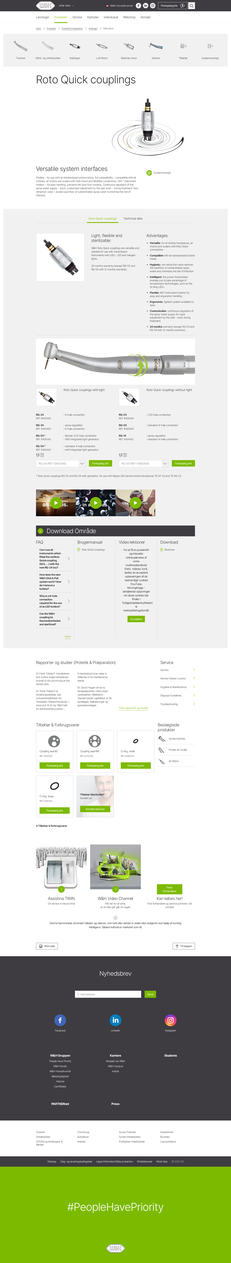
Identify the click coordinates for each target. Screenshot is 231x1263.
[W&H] (45, 5)
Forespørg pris (100, 463)
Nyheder (93, 17)
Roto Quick (108, 28)
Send (150, 994)
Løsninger (42, 17)
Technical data (132, 218)
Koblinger (93, 28)
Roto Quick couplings (103, 218)
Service (77, 17)
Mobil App (162, 1161)
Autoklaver (83, 1136)
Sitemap (51, 1161)
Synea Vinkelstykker (130, 1136)
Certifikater (60, 1086)
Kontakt (146, 17)
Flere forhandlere (169, 889)
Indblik (115, 1071)
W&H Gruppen (60, 1055)
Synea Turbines (127, 1132)
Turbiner (40, 1132)
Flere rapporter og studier (133, 708)
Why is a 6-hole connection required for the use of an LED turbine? (50, 601)
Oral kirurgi (83, 1132)
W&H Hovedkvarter (121, 5)
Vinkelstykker (43, 1136)
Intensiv (81, 1141)
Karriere (115, 1055)
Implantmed (166, 1132)
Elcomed (165, 1136)
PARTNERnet (60, 1104)
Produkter (60, 17)
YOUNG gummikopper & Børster (49, 1143)
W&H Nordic (60, 1066)
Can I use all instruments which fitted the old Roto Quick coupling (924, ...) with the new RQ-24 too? (50, 558)
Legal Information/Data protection (114, 1161)
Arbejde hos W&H (115, 1061)
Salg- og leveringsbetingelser (76, 1161)
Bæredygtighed (60, 1076)
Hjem (38, 28)
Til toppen (186, 946)
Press (115, 1104)
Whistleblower (145, 1161)
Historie (60, 1081)
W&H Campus (115, 1066)
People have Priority (60, 1061)
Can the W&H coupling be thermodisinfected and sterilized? (50, 619)
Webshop (129, 17)
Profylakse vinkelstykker (132, 1141)
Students (170, 1055)
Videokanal (111, 17)
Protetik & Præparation (72, 28)
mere (68, 636)
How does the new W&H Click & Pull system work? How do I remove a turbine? (50, 581)
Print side (49, 946)
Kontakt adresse (95, 809)
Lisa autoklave (168, 1141)
